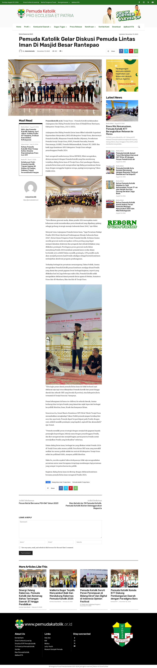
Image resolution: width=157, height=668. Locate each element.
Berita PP (23, 159)
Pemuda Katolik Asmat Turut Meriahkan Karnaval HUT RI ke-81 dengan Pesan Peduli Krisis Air (127, 156)
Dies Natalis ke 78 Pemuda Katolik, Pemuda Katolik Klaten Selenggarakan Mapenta (84, 505)
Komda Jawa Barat (24, 607)
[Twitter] (148, 2)
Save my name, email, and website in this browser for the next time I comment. (47, 547)
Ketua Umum (25, 144)
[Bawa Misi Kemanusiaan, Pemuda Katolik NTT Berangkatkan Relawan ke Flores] (122, 110)
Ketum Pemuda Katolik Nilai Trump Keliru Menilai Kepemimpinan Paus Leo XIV (29, 151)
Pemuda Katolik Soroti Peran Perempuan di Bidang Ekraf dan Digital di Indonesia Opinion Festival (93, 596)
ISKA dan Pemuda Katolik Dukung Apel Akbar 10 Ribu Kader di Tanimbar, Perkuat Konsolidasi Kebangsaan (30, 134)
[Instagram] (144, 2)
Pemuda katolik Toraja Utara (81, 482)
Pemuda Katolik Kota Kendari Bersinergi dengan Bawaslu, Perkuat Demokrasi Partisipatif (127, 171)
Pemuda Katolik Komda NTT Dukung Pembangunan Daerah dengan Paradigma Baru (124, 594)
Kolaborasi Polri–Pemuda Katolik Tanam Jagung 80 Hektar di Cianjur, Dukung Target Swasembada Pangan (30, 167)
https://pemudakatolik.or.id (30, 200)
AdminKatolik (29, 51)
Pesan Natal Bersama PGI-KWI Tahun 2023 (38, 503)
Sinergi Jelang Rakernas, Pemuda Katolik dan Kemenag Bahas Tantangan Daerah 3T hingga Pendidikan (30, 597)
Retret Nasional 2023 (26, 34)
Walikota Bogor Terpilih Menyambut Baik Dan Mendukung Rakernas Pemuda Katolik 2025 (62, 594)
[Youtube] (152, 2)
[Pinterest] (131, 51)
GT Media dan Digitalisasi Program (90, 604)
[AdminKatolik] (21, 51)
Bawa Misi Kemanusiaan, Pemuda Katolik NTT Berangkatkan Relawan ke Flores (119, 130)
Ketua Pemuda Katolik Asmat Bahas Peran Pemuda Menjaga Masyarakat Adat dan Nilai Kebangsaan (125, 206)
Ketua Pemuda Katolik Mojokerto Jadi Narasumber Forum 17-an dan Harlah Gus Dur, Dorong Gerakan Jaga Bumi (127, 188)
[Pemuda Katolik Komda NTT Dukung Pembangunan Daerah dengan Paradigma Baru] (124, 578)
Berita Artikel (25, 127)
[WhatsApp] (136, 51)
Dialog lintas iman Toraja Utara (61, 482)
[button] (139, 27)
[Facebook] (139, 2)
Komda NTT (114, 601)
